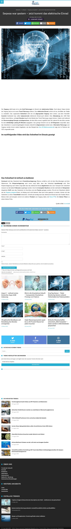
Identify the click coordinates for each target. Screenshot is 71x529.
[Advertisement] (35, 94)
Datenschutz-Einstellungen (9, 479)
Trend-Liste (4, 489)
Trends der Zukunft (6, 468)
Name (3, 246)
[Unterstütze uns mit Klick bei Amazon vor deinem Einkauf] (43, 219)
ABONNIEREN (35, 364)
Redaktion (4, 471)
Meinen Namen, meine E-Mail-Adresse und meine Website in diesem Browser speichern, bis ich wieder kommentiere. (27, 263)
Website (3, 256)
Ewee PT (52, 197)
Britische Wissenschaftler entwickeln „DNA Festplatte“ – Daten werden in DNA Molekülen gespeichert (58, 322)
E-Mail (3, 251)
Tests (2, 487)
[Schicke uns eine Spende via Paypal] (28, 219)
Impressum (4, 473)
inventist (66, 203)
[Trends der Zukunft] (35, 3)
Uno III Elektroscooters (45, 127)
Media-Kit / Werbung (7, 477)
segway (8, 223)
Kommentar (4, 232)
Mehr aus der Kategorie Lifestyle (24, 272)
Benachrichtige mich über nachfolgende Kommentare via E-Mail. (17, 270)
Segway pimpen (11, 192)
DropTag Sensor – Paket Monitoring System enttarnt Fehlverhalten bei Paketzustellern (59, 295)
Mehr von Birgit (6, 272)
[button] (20, 23)
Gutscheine (4, 491)
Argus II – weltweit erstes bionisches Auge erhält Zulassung (9, 295)
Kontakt (3, 470)
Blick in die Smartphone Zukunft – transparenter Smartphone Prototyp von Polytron (35, 295)
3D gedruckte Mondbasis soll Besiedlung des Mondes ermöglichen (11, 322)
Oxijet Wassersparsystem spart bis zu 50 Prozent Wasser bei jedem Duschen (35, 322)
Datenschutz (5, 475)
